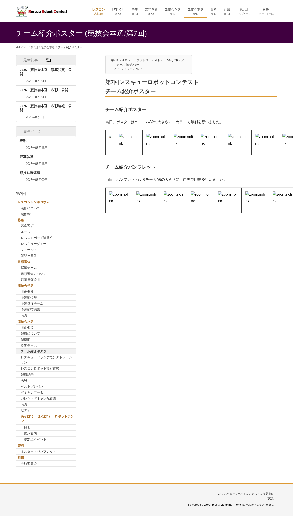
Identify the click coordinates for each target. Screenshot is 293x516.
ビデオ (25, 410)
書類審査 (24, 262)
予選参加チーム (32, 303)
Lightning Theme (231, 504)
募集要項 (27, 226)
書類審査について (33, 274)
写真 (24, 315)
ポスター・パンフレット (38, 451)
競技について (30, 333)
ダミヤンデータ (32, 392)
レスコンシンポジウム (34, 202)
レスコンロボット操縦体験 (40, 368)
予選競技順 (29, 297)
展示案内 (30, 433)
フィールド (29, 249)
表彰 (24, 380)
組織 (21, 457)
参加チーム (29, 345)
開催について (30, 208)
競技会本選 (26, 321)
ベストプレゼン (32, 386)
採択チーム (29, 268)
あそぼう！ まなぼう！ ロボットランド (47, 418)
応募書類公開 (30, 279)
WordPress (210, 504)
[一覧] (46, 60)
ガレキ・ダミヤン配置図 (38, 398)
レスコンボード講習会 (37, 238)
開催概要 (27, 291)
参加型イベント (35, 439)
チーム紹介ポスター (128, 64)
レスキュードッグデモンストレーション (46, 359)
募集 (21, 220)
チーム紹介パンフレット (131, 69)
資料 (21, 445)
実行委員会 (29, 463)
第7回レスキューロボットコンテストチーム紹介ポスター (149, 60)
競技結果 (27, 374)
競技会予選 (26, 285)
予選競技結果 (30, 309)
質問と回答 (29, 256)
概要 (27, 427)
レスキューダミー (33, 244)
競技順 (25, 339)
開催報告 (27, 214)
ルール (25, 232)
